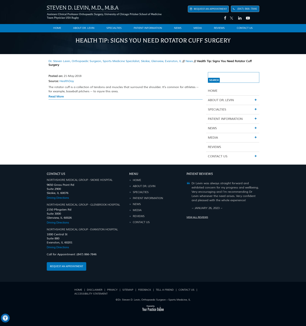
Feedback (144, 289)
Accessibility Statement (91, 293)
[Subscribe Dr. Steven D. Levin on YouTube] (247, 18)
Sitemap (127, 289)
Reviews (219, 28)
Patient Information (148, 28)
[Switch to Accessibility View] (5, 318)
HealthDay (67, 81)
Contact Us (245, 28)
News (178, 28)
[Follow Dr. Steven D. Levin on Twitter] (231, 16)
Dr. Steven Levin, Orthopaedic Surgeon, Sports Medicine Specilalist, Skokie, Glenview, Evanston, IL (115, 61)
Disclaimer (94, 289)
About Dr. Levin (83, 28)
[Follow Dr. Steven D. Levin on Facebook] (224, 18)
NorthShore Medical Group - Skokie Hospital (80, 180)
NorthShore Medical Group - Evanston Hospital (82, 229)
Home (212, 91)
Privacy (112, 289)
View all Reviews (197, 217)
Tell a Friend (165, 289)
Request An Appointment (210, 8)
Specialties (114, 28)
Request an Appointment (66, 266)
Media (198, 28)
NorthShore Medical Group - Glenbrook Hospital (83, 204)
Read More (56, 96)
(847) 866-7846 (247, 9)
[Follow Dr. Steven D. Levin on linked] (239, 18)
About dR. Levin (144, 186)
